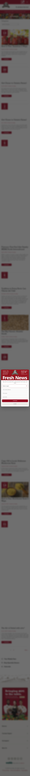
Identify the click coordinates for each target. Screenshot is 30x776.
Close (15, 403)
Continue (15, 400)
